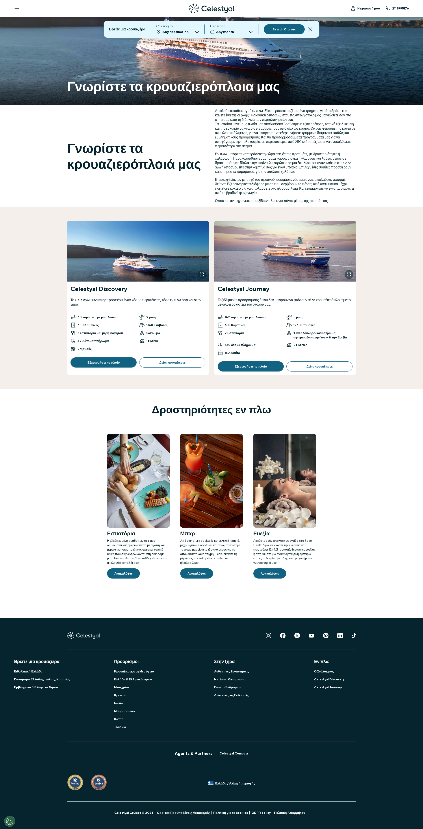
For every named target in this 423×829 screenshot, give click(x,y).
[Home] (211, 8)
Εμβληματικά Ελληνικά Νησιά (36, 687)
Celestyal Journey (328, 687)
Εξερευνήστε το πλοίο (103, 362)
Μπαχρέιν (121, 687)
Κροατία (120, 695)
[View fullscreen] (201, 274)
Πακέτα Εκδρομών (227, 687)
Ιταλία (118, 703)
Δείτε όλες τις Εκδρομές (231, 695)
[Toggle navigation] (16, 8)
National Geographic (230, 679)
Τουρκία (120, 727)
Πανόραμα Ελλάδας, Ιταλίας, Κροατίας (42, 679)
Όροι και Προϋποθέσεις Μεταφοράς (183, 812)
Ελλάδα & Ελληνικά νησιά (133, 679)
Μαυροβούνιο (124, 711)
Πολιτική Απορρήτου (289, 812)
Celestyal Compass (234, 753)
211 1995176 (400, 8)
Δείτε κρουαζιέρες (172, 362)
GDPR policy (261, 812)
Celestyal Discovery (329, 679)
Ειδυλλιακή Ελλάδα (28, 671)
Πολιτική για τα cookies (230, 812)
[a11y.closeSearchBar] (310, 29)
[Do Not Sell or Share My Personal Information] (9, 821)
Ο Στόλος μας (324, 671)
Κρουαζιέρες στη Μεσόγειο (134, 671)
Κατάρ (119, 719)
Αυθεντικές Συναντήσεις (231, 671)
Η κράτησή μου (368, 8)
